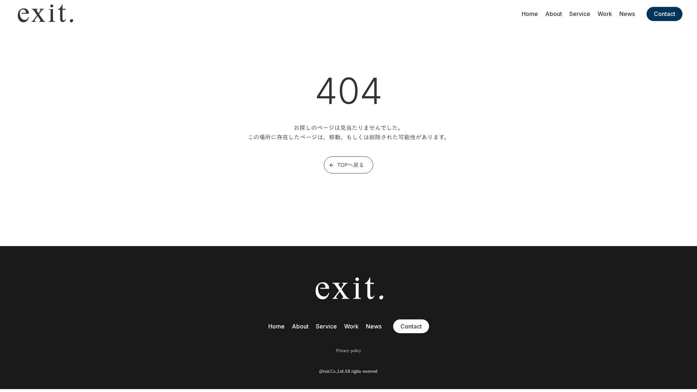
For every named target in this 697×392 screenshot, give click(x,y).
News (627, 13)
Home (530, 13)
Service (579, 13)
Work (605, 13)
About (553, 13)
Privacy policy (348, 350)
